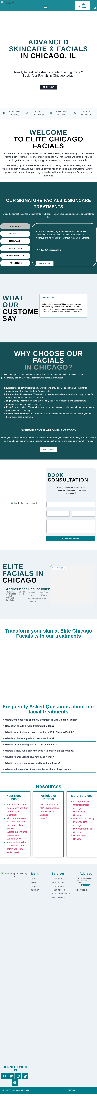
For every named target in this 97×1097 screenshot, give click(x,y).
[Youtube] (15, 1082)
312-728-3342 (21, 593)
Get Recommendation (71, 538)
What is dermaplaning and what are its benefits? (31, 744)
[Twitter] (11, 1076)
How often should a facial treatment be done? (29, 726)
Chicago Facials (81, 801)
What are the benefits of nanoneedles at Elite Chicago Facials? (39, 769)
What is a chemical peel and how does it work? (30, 738)
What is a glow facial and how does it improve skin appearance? (39, 750)
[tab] (15, 226)
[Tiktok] (25, 1076)
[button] (46, 7)
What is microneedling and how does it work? (29, 757)
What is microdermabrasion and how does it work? (32, 763)
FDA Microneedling (49, 808)
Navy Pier (45, 818)
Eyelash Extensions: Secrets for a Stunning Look (16, 835)
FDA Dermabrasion (49, 804)
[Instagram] (18, 1076)
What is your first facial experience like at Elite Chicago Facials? (39, 732)
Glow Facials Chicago (84, 818)
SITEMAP (72, 1090)
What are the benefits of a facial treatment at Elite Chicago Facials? (41, 720)
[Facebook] (4, 1076)
